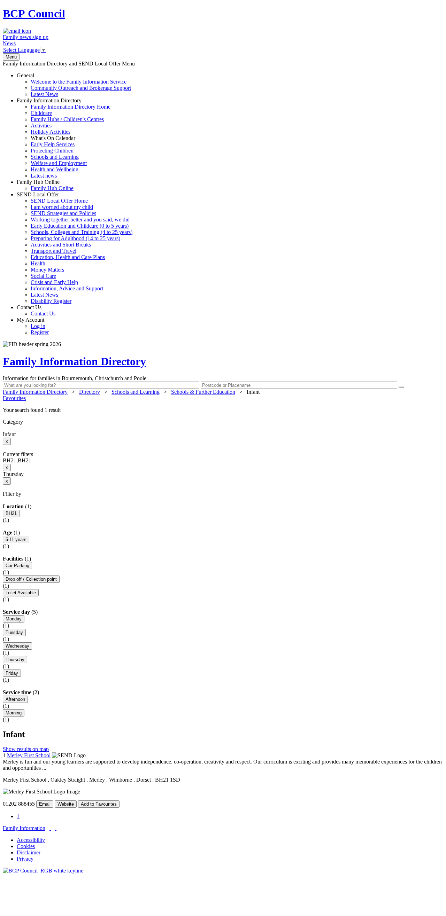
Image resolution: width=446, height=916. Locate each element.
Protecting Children (52, 151)
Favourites (14, 398)
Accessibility (31, 840)
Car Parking (17, 565)
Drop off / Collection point (31, 579)
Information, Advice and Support (67, 288)
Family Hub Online (45, 185)
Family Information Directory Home (70, 107)
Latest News (44, 94)
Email (45, 804)
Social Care (43, 276)
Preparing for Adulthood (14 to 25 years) (75, 238)
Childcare (41, 113)
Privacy (25, 859)
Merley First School (29, 755)
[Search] (401, 387)
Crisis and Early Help (54, 282)
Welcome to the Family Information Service (78, 82)
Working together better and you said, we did (80, 219)
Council (34, 13)
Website (65, 804)
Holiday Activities (50, 132)
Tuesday (14, 632)
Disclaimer (28, 852)
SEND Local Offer (74, 247)
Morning (14, 712)
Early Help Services (53, 144)
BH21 (11, 513)
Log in (38, 326)
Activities (41, 125)
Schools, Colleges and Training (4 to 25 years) (81, 232)
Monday (14, 618)
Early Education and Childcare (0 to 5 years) (80, 226)
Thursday (15, 659)
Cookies (26, 846)
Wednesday (17, 646)
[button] (223, 410)
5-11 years (16, 539)
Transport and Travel (53, 251)
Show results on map (26, 749)
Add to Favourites (99, 804)
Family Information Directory (63, 138)
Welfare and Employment (59, 163)
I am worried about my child (62, 207)
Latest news (44, 176)
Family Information (24, 828)
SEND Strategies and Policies (63, 213)
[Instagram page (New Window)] (55, 828)
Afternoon (15, 699)
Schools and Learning (55, 157)
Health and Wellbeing (54, 169)
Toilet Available (21, 592)
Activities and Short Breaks (61, 245)
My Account (33, 326)
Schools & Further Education (203, 392)
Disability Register (51, 301)
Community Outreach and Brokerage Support (81, 88)
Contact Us (36, 310)
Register (40, 332)
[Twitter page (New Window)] (50, 828)
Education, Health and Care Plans (68, 257)
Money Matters (47, 270)
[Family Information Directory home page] (43, 871)
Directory (89, 392)
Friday (12, 673)
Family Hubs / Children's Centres (67, 119)
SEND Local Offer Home (59, 201)
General (74, 84)
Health (38, 263)
